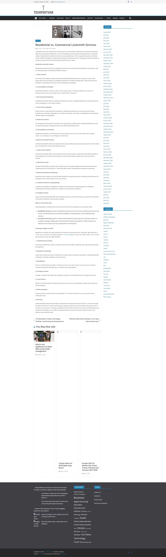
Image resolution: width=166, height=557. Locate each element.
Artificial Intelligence (109, 217)
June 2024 (106, 106)
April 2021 (106, 203)
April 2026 (106, 43)
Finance (121, 18)
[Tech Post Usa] (36, 18)
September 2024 (108, 98)
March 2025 (106, 80)
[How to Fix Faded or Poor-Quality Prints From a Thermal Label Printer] (37, 516)
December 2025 (108, 55)
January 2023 (107, 155)
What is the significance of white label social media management (43, 347)
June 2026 (106, 38)
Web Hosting (107, 297)
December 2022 (108, 157)
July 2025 (106, 69)
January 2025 (107, 86)
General (105, 242)
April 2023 (106, 146)
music (105, 262)
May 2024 (106, 109)
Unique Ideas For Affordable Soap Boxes (65, 465)
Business (52, 18)
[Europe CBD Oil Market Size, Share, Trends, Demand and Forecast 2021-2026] (90, 332)
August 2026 (107, 32)
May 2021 (106, 200)
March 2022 (106, 183)
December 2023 (108, 123)
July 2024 (106, 103)
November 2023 (108, 126)
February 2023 (107, 152)
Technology (99, 18)
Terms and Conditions (100, 503)
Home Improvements (79, 18)
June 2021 (106, 197)
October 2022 (107, 163)
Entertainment (107, 228)
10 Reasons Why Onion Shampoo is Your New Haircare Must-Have (84, 320)
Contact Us (97, 492)
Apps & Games (107, 214)
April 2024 (106, 112)
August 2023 (107, 135)
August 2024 (107, 100)
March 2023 (106, 149)
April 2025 (106, 78)
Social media (107, 280)
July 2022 (106, 172)
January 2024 (107, 120)
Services (105, 277)
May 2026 (106, 40)
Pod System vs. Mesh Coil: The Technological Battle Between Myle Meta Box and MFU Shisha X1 (54, 496)
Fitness (105, 237)
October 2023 (107, 129)
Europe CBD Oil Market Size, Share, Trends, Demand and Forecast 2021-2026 (90, 466)
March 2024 (106, 115)
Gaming (115, 18)
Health (67, 18)
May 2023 (106, 143)
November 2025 (108, 58)
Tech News (42, 18)
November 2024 (108, 92)
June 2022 (106, 175)
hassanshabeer (52, 48)
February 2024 (107, 118)
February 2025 (107, 83)
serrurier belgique (69, 234)
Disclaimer (97, 496)
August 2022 (107, 169)
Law (104, 257)
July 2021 (106, 195)
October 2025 (107, 60)
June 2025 (106, 72)
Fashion (105, 231)
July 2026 (106, 35)
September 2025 (108, 63)
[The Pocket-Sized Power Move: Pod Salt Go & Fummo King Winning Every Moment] (37, 503)
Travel (109, 18)
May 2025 (106, 75)
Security (105, 274)
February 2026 (107, 49)
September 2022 (108, 166)
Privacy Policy (98, 499)
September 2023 (108, 132)
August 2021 (107, 192)
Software (106, 282)
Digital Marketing (108, 223)
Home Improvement (109, 251)
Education (60, 18)
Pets (104, 265)
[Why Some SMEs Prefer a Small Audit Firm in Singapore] (37, 524)
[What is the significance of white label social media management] (44, 332)
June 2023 (106, 140)
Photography (107, 268)
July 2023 (106, 137)
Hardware (106, 245)
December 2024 (108, 89)
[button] (47, 18)
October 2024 (107, 95)
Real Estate (106, 271)
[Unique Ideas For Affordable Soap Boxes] (67, 332)
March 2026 (106, 46)
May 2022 (106, 177)
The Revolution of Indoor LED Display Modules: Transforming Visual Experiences (50, 320)
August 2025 (107, 66)
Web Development (108, 294)
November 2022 (108, 160)
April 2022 (106, 180)
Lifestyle (90, 18)
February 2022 (107, 186)
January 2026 (107, 52)
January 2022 (107, 189)
